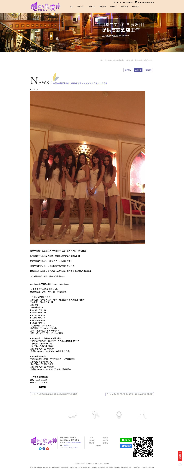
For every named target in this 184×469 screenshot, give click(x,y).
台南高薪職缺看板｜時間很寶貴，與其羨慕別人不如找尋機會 (57, 394)
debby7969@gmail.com (146, 2)
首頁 (71, 6)
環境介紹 (91, 6)
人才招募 (138, 70)
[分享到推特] (40, 448)
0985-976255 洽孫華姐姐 (124, 2)
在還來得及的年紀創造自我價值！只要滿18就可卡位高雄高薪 (132, 394)
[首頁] (45, 6)
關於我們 (80, 6)
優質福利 (124, 6)
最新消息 (135, 6)
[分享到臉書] (43, 448)
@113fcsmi (67, 445)
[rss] (47, 448)
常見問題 (102, 6)
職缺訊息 (113, 6)
